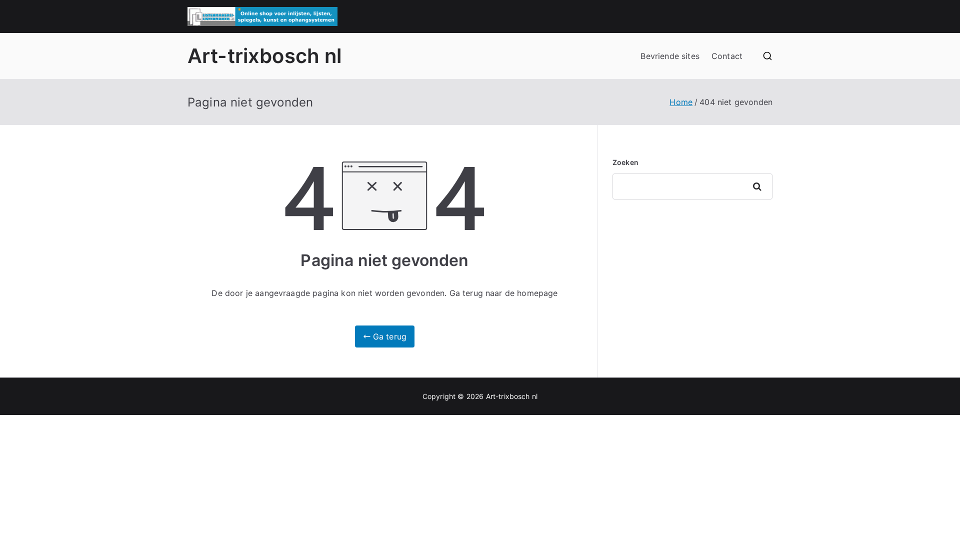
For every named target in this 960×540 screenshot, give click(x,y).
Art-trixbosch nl (265, 56)
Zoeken (625, 162)
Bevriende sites (669, 56)
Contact (727, 56)
